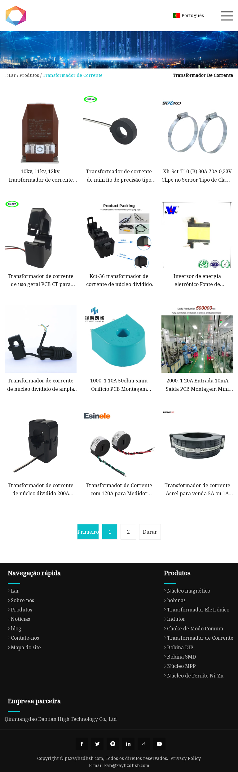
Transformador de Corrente (200, 637)
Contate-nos (25, 637)
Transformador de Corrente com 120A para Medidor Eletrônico (119, 490)
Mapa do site (26, 647)
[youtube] (159, 744)
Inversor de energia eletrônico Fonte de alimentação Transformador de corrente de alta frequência (197, 281)
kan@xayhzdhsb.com (126, 765)
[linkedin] (128, 744)
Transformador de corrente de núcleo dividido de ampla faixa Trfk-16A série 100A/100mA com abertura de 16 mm (40, 385)
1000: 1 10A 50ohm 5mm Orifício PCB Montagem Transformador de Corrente (119, 385)
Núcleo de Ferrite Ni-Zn (195, 675)
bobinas (176, 600)
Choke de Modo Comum (195, 628)
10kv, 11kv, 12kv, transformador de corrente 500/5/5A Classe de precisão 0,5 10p (40, 176)
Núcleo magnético (188, 590)
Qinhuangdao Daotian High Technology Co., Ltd (61, 719)
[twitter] (97, 744)
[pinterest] (113, 744)
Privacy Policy (185, 758)
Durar (150, 531)
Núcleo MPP (181, 666)
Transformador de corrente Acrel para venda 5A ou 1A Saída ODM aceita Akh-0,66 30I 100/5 (197, 490)
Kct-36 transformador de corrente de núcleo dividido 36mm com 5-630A (119, 281)
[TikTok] (144, 744)
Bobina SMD (181, 656)
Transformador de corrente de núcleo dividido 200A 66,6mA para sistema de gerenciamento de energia (40, 490)
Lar (12, 75)
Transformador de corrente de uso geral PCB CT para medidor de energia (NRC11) (41, 281)
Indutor (176, 618)
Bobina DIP (180, 647)
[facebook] (82, 744)
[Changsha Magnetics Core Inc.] (15, 15)
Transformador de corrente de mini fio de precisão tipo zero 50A (119, 176)
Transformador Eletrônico (198, 609)
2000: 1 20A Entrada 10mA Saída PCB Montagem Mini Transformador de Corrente (197, 385)
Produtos (29, 75)
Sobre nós (22, 600)
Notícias (20, 618)
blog (16, 628)
